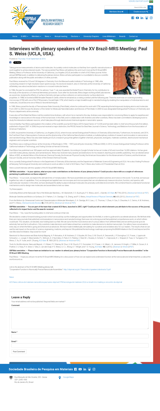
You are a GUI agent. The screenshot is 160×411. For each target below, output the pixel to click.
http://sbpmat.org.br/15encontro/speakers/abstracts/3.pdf (87, 269)
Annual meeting (61, 36)
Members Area (115, 12)
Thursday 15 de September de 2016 (32, 59)
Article (139, 193)
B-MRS (24, 36)
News (47, 36)
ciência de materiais (26, 282)
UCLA (84, 282)
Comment (15, 305)
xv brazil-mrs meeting (95, 282)
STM (61, 282)
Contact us (133, 36)
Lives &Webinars (109, 36)
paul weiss (48, 282)
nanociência (39, 282)
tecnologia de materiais (72, 282)
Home (14, 36)
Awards (122, 36)
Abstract (131, 193)
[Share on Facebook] (10, 62)
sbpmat (56, 282)
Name (14, 332)
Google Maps (68, 377)
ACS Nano (111, 193)
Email (14, 341)
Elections (74, 36)
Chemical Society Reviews (31, 203)
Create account (140, 12)
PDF (146, 193)
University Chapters (91, 36)
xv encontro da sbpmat (113, 282)
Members (36, 36)
